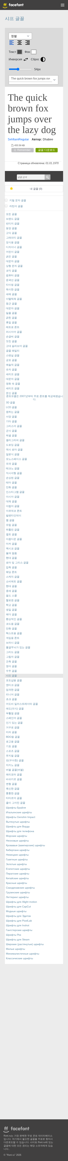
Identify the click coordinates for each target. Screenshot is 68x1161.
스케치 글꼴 (12, 576)
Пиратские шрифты (17, 873)
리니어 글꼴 (12, 694)
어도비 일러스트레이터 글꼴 (22, 704)
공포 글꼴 (11, 360)
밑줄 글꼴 (11, 313)
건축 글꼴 (11, 661)
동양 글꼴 (11, 228)
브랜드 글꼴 (12, 219)
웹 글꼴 (10, 520)
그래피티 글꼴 (14, 237)
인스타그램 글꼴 (15, 492)
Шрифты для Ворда (18, 826)
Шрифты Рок (13, 935)
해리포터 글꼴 (14, 774)
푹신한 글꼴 (12, 788)
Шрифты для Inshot (17, 925)
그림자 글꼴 (12, 656)
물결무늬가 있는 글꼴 (18, 647)
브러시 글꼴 (12, 642)
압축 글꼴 (11, 567)
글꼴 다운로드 (46, 149)
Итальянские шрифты (19, 812)
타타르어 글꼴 (14, 798)
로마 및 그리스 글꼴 (17, 562)
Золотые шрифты (16, 864)
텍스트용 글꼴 (14, 633)
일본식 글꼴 (12, 454)
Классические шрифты (19, 958)
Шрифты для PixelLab (19, 920)
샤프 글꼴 (11, 675)
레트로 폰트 (12, 327)
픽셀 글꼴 (11, 435)
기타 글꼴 (11, 421)
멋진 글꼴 (11, 341)
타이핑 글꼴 (12, 284)
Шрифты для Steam (18, 939)
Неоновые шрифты (17, 840)
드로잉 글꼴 (12, 445)
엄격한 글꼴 (12, 689)
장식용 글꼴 (12, 242)
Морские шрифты (16, 836)
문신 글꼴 (11, 393)
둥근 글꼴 (11, 303)
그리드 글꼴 (12, 652)
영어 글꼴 (11, 666)
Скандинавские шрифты (20, 887)
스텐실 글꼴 (12, 355)
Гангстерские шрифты (19, 930)
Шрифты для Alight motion (21, 902)
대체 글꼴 (11, 501)
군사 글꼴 (11, 430)
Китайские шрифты (17, 878)
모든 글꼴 (11, 214)
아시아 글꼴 (12, 496)
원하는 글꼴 (12, 412)
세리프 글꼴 (12, 374)
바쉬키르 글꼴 (14, 779)
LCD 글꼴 (11, 407)
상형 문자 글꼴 (14, 266)
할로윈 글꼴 (12, 600)
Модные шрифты (16, 911)
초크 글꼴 (11, 699)
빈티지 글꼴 (12, 223)
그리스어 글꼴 (14, 426)
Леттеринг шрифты (17, 897)
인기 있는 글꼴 (14, 722)
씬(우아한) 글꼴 (15, 760)
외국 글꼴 (11, 463)
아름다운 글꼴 (14, 539)
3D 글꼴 (10, 402)
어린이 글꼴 (12, 251)
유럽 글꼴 (11, 525)
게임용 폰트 (12, 638)
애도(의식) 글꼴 (15, 708)
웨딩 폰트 (11, 572)
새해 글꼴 (11, 294)
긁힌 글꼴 (11, 317)
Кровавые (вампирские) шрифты (25, 845)
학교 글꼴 (11, 605)
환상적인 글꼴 (14, 619)
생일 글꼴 (11, 609)
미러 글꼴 (11, 732)
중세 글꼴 (11, 591)
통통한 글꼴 (12, 793)
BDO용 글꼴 (13, 737)
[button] (62, 6)
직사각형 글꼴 (14, 473)
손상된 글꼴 (12, 478)
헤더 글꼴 (11, 614)
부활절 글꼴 (12, 713)
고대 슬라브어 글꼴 (17, 346)
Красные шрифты (16, 883)
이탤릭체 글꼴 (14, 299)
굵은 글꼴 (11, 256)
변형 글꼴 (11, 784)
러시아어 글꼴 (14, 332)
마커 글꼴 (11, 543)
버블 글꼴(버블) (15, 770)
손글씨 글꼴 (12, 336)
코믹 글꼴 (11, 270)
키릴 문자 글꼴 (17, 200)
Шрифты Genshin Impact (20, 817)
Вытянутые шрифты (18, 821)
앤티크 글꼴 (12, 685)
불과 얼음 (11, 553)
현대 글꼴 (11, 558)
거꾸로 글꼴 (12, 727)
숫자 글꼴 (11, 369)
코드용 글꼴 (12, 624)
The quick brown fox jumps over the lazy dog (32, 113)
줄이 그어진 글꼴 (15, 802)
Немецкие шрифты (17, 854)
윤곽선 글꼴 (12, 280)
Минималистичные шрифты (22, 953)
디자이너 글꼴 (14, 247)
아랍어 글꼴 (12, 506)
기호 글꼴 (11, 746)
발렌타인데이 (13, 515)
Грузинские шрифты (18, 892)
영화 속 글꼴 (13, 383)
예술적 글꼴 (12, 365)
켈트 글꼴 (11, 534)
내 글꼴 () (36, 188)
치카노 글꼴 (12, 765)
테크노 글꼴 (12, 468)
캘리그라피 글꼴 (15, 440)
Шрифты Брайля (16, 807)
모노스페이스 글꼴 (16, 459)
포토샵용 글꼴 (14, 680)
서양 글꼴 (11, 416)
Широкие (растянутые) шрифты (25, 944)
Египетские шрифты (18, 869)
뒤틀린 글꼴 (12, 529)
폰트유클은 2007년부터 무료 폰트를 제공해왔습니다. (34, 398)
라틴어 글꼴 (16, 206)
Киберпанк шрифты (17, 850)
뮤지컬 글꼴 (12, 755)
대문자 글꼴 (12, 261)
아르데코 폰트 (14, 510)
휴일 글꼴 (11, 322)
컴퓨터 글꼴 (12, 275)
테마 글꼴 (11, 482)
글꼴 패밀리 (12, 350)
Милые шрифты (15, 949)
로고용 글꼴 (12, 741)
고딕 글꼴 (11, 233)
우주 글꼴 (11, 671)
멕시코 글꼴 (12, 548)
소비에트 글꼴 (14, 581)
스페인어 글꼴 (14, 718)
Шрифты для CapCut (18, 906)
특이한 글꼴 (12, 289)
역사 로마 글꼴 (14, 449)
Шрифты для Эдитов (18, 916)
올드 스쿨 (11, 595)
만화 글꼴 (11, 487)
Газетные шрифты (17, 859)
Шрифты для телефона (20, 831)
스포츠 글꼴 (12, 751)
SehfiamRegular (18, 139)
